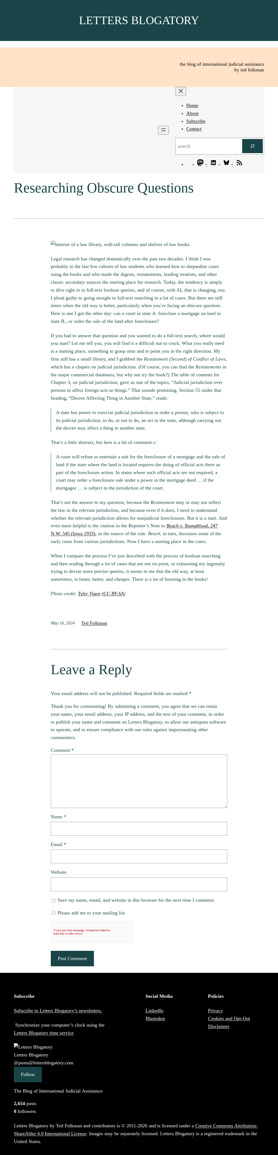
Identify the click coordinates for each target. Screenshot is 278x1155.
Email (58, 844)
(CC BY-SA (113, 593)
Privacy (215, 1010)
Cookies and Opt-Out (229, 1018)
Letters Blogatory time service (44, 1033)
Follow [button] (28, 1074)
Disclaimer (218, 1026)
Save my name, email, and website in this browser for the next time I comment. (136, 900)
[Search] (252, 146)
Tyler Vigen (89, 593)
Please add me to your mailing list (90, 913)
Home (192, 105)
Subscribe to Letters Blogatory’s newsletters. (58, 1010)
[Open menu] (163, 130)
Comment (62, 750)
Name (58, 816)
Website (59, 872)
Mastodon (155, 1018)
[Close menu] (180, 91)
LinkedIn (154, 1010)
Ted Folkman (94, 623)
